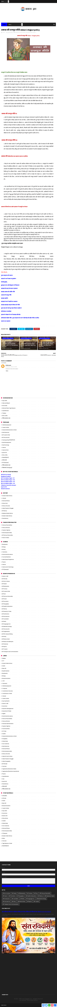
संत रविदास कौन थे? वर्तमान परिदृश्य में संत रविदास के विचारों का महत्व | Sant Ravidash (26, 912)
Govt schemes (5, 743)
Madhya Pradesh (6, 476)
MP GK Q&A (4, 578)
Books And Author (6, 678)
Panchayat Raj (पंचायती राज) (8, 440)
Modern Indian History (7, 515)
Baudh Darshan (5, 671)
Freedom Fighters (6, 530)
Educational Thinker (6, 711)
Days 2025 (4, 400)
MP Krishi (4, 621)
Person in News (5, 537)
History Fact (5, 503)
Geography (4, 738)
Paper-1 (34, 32)
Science (4, 447)
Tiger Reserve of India (7, 843)
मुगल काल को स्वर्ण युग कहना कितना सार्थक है (11, 308)
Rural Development (6, 442)
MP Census (4, 588)
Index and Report (6, 403)
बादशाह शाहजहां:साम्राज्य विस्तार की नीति (10, 304)
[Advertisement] (28, 16)
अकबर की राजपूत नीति (6, 295)
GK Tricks (4, 731)
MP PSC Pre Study (6, 474)
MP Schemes (5, 644)
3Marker (4, 658)
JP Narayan (4, 833)
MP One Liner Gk (5, 437)
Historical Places (6, 500)
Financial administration (7, 723)
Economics (4, 706)
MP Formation (5, 601)
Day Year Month (5, 701)
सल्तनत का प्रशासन (6, 321)
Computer (4, 688)
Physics (4, 562)
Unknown (8, 365)
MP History (4, 510)
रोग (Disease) (5, 462)
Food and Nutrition (6, 557)
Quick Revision (5, 410)
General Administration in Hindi (9, 429)
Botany (4, 549)
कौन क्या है (4, 460)
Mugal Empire (29, 32)
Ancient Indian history (7, 495)
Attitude (4, 798)
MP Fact (4, 593)
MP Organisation (6, 631)
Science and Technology (7, 567)
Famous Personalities (7, 525)
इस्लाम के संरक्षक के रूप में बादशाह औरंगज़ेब (10, 314)
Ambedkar (4, 795)
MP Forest (4, 598)
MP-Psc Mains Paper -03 (8, 481)
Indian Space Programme (8, 559)
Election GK (4, 815)
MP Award (4, 583)
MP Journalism (5, 619)
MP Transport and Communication (10, 651)
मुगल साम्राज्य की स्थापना (7, 275)
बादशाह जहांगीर (4, 298)
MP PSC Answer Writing (7, 634)
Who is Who (5, 415)
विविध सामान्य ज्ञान (6, 418)
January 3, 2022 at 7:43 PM (11, 366)
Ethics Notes (5, 818)
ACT (3, 660)
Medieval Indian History (20, 32)
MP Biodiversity (5, 586)
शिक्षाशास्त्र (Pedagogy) (7, 467)
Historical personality (7, 532)
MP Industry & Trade (6, 611)
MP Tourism (4, 649)
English (3, 713)
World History (5, 518)
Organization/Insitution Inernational (10, 771)
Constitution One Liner (7, 691)
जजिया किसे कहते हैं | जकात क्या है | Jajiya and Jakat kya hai (28, 345)
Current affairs (5, 427)
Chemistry (4, 552)
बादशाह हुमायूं (4, 282)
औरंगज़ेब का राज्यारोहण (6, 311)
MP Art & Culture (6, 581)
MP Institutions (5, 614)
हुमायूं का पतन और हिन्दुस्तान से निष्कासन (10, 285)
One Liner (4, 766)
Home (4, 24)
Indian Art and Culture (7, 756)
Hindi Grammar (5, 432)
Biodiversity (5, 544)
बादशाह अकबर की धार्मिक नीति (8, 291)
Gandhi (4, 733)
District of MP (5, 576)
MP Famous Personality (7, 535)
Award (3, 665)
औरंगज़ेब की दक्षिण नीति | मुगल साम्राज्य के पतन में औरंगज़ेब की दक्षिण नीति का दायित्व (20, 318)
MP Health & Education (7, 606)
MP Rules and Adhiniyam (7, 641)
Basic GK (4, 668)
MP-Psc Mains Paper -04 (8, 483)
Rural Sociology (5, 445)
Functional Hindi (6, 728)
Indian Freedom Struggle (7, 508)
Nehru (3, 838)
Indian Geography (6, 761)
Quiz (3, 778)
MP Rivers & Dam (6, 639)
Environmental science (7, 554)
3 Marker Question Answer (8, 485)
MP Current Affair (6, 435)
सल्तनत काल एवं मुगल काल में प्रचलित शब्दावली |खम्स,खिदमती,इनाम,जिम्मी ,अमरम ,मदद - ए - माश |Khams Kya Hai (10, 343)
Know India (4, 405)
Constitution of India (7, 693)
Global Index (5, 741)
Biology (4, 547)
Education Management (7, 708)
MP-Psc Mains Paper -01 (7, 478)
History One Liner (6, 505)
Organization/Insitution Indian (9, 768)
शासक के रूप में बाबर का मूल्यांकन (8, 278)
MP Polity (4, 636)
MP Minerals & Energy (7, 626)
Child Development (6, 425)
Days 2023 (4, 810)
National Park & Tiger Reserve (8, 408)
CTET (3, 681)
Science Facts (5, 450)
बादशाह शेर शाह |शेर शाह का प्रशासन (9, 288)
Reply (7, 370)
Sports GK (4, 452)
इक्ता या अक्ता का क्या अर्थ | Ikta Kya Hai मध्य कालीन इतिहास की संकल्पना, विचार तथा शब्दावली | (46, 344)
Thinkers (4, 413)
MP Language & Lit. (6, 624)
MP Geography (5, 604)
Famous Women (6, 527)
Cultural (4, 498)
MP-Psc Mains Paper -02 (8, 480)
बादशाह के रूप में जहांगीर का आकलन (9, 301)
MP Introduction (5, 616)
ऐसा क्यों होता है (5, 457)
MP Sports (4, 646)
